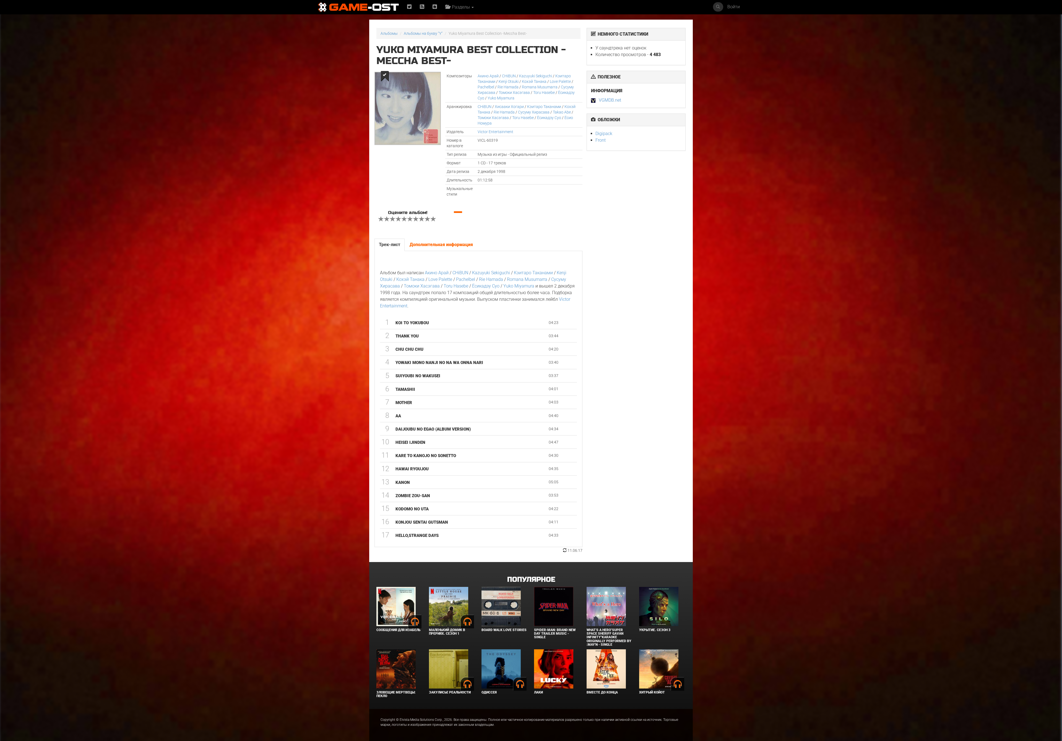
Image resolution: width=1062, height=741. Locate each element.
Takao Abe (562, 112)
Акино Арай (488, 76)
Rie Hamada (508, 87)
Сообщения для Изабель (398, 630)
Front (600, 140)
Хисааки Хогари (509, 106)
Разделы (460, 7)
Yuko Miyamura (501, 98)
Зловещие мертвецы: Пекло (396, 694)
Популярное (531, 580)
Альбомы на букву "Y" (423, 33)
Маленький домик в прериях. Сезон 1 (447, 631)
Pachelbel (486, 87)
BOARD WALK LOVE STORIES (504, 630)
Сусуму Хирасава (534, 112)
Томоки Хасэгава (514, 92)
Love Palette (560, 81)
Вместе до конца (602, 692)
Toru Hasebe (544, 92)
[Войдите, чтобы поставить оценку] (381, 219)
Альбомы (389, 33)
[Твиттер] (409, 7)
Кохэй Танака (534, 81)
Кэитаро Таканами (544, 106)
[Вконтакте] (434, 7)
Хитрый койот (652, 692)
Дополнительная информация (441, 244)
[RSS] (422, 7)
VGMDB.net (610, 100)
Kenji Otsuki (509, 81)
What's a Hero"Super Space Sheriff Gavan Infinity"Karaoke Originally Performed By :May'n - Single (609, 637)
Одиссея (489, 692)
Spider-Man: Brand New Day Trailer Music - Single (555, 633)
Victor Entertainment (495, 132)
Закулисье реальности (450, 692)
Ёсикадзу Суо (549, 117)
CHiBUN (509, 76)
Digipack (603, 133)
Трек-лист (389, 244)
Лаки (538, 692)
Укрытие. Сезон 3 (654, 630)
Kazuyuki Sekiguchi (535, 76)
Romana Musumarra (540, 87)
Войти (733, 6)
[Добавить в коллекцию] (384, 76)
